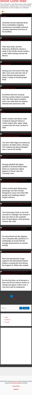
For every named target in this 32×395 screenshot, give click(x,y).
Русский (7, 322)
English (6, 317)
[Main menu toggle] (3, 12)
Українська (7, 319)
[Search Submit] (20, 308)
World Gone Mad (15, 383)
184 (20, 296)
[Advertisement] (16, 346)
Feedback (16, 389)
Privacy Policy (16, 386)
